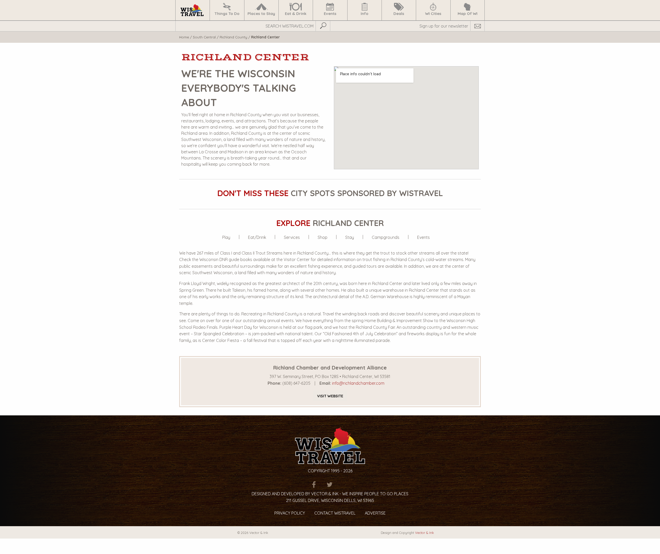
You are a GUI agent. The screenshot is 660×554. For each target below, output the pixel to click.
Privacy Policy (289, 513)
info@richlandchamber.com (358, 383)
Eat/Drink (257, 237)
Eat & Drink (296, 13)
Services (292, 237)
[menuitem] (192, 10)
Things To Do (227, 13)
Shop (322, 237)
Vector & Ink (424, 533)
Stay (349, 237)
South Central (204, 37)
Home (184, 37)
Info (364, 13)
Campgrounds (385, 237)
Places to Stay (261, 13)
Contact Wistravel (335, 513)
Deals (398, 13)
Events (330, 13)
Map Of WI (467, 13)
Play (226, 237)
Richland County (233, 37)
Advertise (375, 513)
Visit (330, 396)
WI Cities (433, 13)
